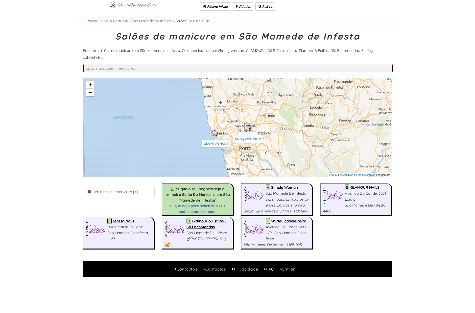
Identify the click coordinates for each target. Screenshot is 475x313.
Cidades (244, 6)
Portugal (120, 21)
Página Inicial (217, 6)
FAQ (270, 269)
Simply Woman (284, 187)
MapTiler (347, 175)
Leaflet (333, 175)
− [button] (90, 92)
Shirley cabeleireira (248, 139)
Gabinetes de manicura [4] (115, 191)
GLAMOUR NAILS (216, 143)
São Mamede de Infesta (152, 21)
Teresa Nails (123, 221)
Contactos (187, 269)
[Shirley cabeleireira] (247, 129)
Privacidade (246, 269)
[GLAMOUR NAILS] (215, 133)
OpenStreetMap (365, 175)
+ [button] (90, 85)
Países (266, 6)
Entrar (288, 269)
